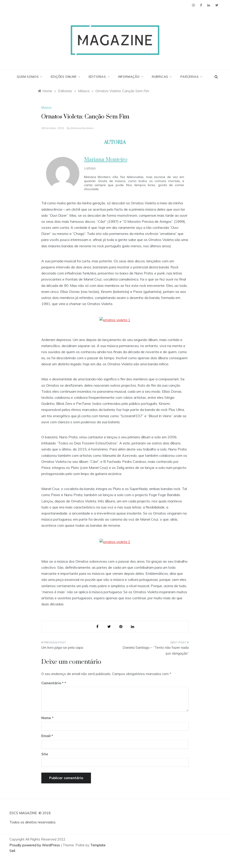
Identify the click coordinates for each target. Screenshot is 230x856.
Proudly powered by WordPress (35, 845)
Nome (47, 718)
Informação (129, 76)
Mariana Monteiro (82, 128)
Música (46, 107)
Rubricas (160, 76)
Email (47, 736)
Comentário (52, 683)
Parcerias (189, 76)
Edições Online (63, 76)
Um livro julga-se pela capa (62, 647)
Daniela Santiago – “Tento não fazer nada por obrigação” (156, 650)
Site (44, 754)
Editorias (97, 76)
